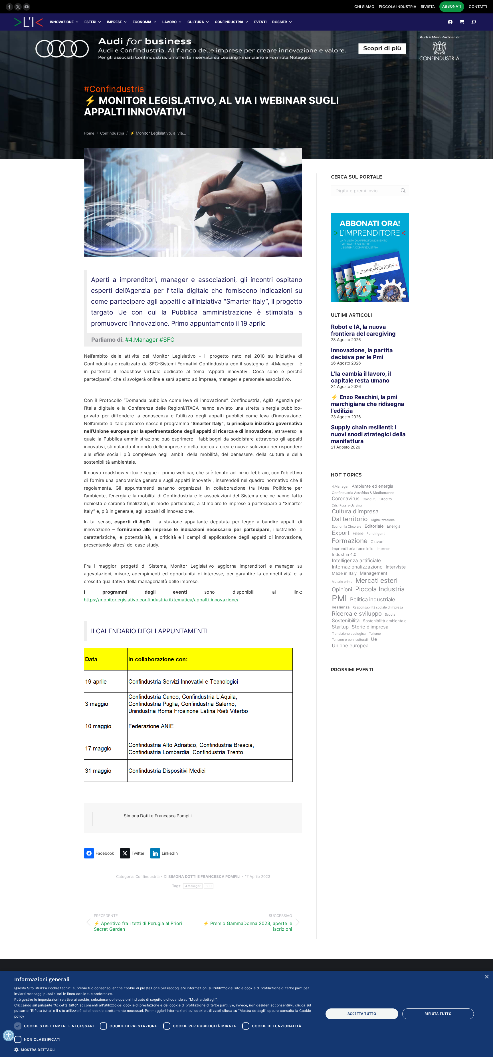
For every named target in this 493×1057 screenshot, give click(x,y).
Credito (385, 499)
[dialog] (246, 1014)
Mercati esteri (376, 580)
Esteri (90, 22)
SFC (208, 886)
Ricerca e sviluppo (357, 613)
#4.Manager (141, 339)
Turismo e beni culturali (350, 640)
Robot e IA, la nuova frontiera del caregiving (363, 330)
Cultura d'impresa (355, 511)
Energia (394, 526)
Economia (142, 22)
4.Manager (193, 886)
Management (373, 573)
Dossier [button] (279, 22)
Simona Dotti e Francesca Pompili (158, 815)
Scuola (390, 614)
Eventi (260, 22)
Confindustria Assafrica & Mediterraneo (363, 493)
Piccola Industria (380, 589)
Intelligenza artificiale (356, 560)
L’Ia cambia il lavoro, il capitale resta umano (361, 377)
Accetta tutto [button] (361, 1013)
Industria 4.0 (344, 554)
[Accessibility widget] (8, 1035)
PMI (339, 598)
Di (202, 876)
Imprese (114, 22)
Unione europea (350, 645)
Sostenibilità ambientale (385, 620)
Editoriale (374, 526)
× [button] (486, 977)
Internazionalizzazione (357, 567)
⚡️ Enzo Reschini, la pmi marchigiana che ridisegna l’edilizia (367, 404)
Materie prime (342, 582)
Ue (374, 639)
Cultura (195, 22)
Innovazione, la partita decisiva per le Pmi (362, 354)
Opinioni (342, 589)
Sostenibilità (346, 620)
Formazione (349, 541)
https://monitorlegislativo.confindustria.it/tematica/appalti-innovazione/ (161, 599)
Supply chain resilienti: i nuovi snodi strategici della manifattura (368, 434)
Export (340, 532)
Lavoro (169, 22)
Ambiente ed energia (372, 486)
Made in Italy (344, 573)
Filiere (358, 533)
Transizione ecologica (349, 634)
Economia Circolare (346, 526)
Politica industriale (372, 599)
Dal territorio (350, 519)
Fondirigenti (376, 534)
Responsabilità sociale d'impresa (378, 607)
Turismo (375, 634)
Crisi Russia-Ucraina (347, 505)
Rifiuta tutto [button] (438, 1013)
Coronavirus (345, 498)
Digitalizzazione (383, 520)
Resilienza (340, 607)
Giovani (377, 541)
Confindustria (229, 22)
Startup (340, 627)
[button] (164, 1049)
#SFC (167, 339)
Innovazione (62, 22)
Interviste (396, 567)
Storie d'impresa (370, 627)
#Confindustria (114, 89)
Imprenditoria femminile (352, 548)
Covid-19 (369, 499)
